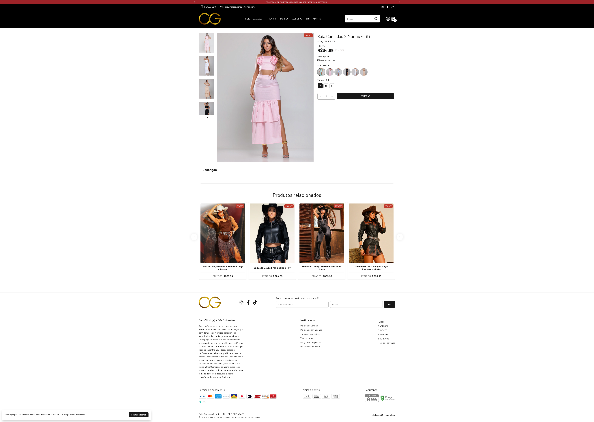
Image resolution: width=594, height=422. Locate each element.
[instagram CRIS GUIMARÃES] (382, 6)
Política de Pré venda (310, 346)
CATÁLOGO (257, 18)
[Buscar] (376, 19)
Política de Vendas (309, 325)
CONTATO (272, 18)
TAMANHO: (323, 80)
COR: (323, 65)
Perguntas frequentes (310, 342)
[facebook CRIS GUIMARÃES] (387, 6)
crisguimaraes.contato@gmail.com (239, 7)
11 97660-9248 (210, 7)
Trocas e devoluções (310, 334)
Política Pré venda (313, 18)
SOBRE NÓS (297, 18)
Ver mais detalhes (327, 60)
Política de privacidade (311, 329)
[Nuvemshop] (383, 415)
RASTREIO (284, 18)
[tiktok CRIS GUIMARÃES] (392, 6)
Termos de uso (307, 338)
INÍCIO (247, 18)
